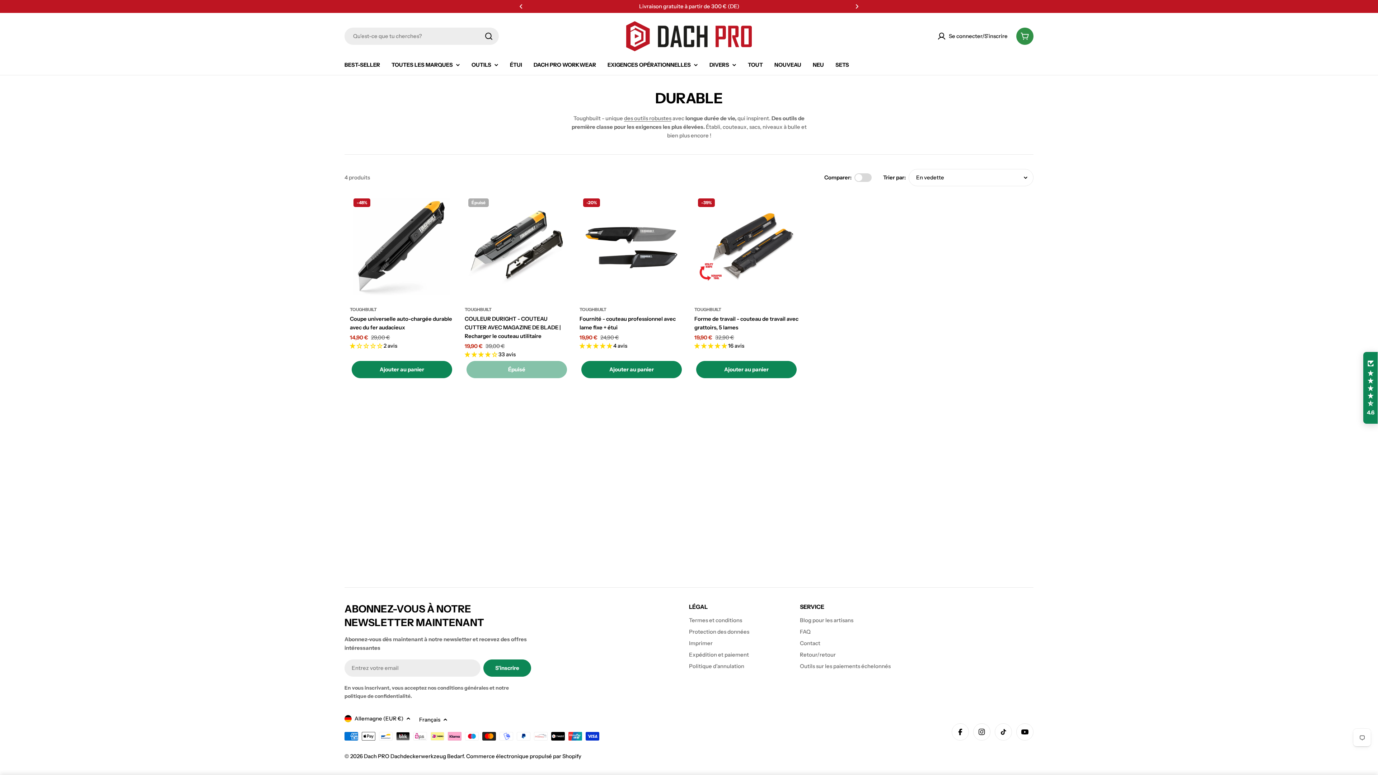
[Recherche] (488, 36)
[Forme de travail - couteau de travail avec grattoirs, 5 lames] (746, 246)
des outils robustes (647, 118)
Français (429, 719)
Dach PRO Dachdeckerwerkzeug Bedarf (414, 756)
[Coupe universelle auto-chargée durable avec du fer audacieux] (401, 246)
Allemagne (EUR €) (379, 718)
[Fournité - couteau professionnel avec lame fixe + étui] (631, 246)
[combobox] (421, 36)
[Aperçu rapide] (443, 210)
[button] (521, 6)
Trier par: (894, 177)
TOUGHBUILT (363, 309)
